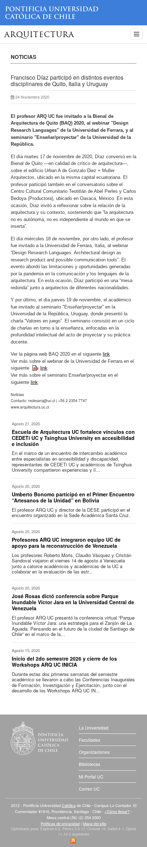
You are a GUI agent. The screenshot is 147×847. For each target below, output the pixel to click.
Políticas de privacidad (60, 823)
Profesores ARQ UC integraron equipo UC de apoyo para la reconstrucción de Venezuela (66, 542)
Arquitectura (39, 35)
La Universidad (93, 728)
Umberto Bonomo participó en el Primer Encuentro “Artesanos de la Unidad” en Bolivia (73, 497)
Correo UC (89, 789)
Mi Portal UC (91, 776)
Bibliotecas (89, 764)
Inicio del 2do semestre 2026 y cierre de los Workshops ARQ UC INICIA (64, 661)
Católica (69, 805)
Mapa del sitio (94, 823)
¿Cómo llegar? (117, 811)
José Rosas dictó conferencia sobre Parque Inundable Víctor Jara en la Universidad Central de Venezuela (73, 602)
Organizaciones (94, 752)
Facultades (89, 740)
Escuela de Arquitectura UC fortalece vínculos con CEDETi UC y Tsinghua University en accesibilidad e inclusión (73, 437)
